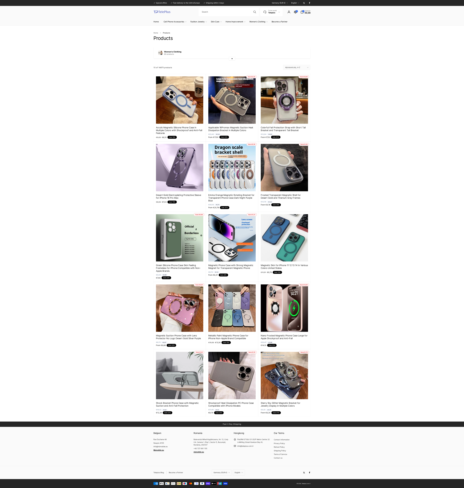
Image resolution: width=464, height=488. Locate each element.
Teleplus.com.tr (306, 483)
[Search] (254, 12)
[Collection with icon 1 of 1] (232, 58)
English (294, 3)
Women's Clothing (172, 52)
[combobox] (229, 12)
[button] (306, 12)
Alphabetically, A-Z (292, 67)
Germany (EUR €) (279, 3)
